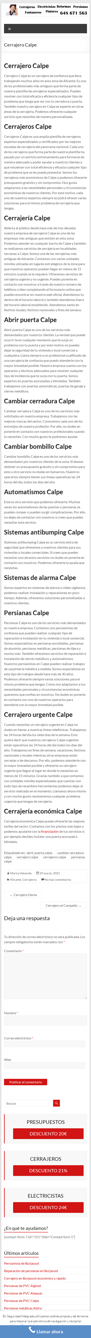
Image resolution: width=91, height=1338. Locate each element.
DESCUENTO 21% (48, 1170)
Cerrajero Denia (23, 895)
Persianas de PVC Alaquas (23, 1293)
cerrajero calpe (27, 857)
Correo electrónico (18, 1038)
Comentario (13, 951)
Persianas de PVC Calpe (21, 1301)
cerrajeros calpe (54, 857)
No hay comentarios (58, 879)
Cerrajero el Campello (63, 905)
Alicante (15, 879)
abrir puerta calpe (39, 853)
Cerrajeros (29, 879)
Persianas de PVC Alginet (22, 1286)
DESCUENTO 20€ (48, 1133)
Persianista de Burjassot (21, 1263)
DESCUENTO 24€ (48, 1207)
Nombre (11, 1013)
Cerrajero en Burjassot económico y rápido (35, 1278)
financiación (50, 831)
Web (7, 1060)
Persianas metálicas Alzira (23, 1308)
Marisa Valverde (21, 873)
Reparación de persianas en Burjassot (31, 1271)
